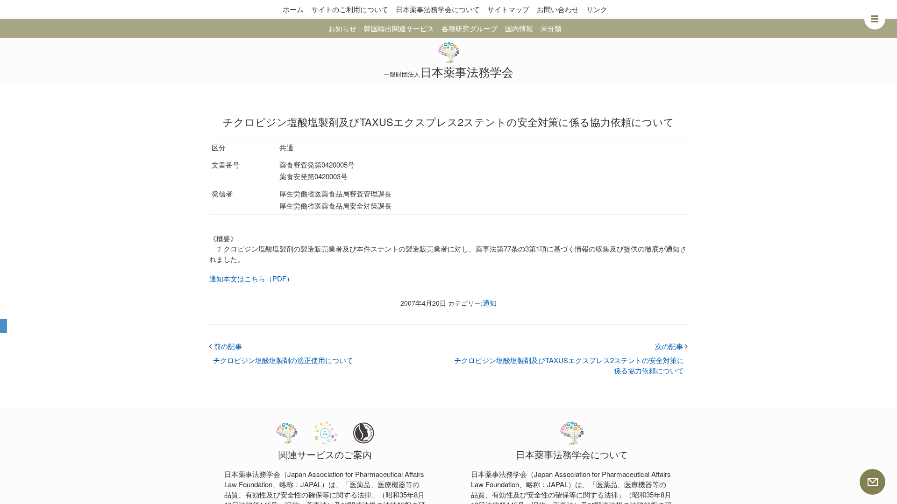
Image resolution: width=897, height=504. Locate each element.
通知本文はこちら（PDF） (251, 278)
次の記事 (671, 346)
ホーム (293, 9)
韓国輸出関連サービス (399, 28)
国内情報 (519, 28)
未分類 (551, 28)
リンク (596, 9)
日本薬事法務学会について (438, 9)
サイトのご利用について (349, 9)
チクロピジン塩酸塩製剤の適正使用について (283, 360)
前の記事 (225, 346)
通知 (490, 303)
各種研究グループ (469, 28)
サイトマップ (508, 9)
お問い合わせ (558, 9)
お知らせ (342, 28)
